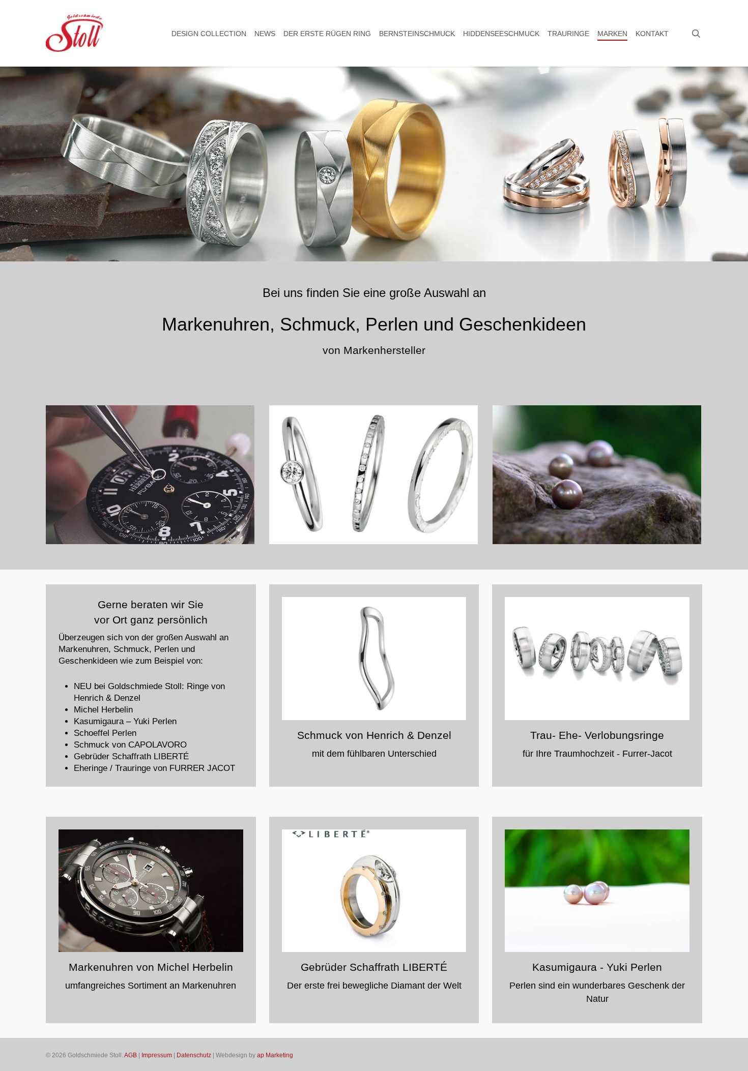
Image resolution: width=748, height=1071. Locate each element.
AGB (130, 1055)
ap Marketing (275, 1055)
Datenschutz (194, 1055)
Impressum (156, 1055)
